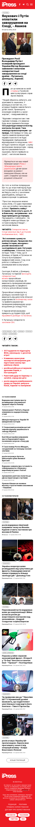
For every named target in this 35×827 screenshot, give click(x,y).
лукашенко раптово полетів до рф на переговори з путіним (16, 477)
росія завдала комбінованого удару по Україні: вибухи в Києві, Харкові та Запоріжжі (18, 383)
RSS (23, 819)
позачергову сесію (24, 299)
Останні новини (9, 397)
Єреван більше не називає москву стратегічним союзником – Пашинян (17, 485)
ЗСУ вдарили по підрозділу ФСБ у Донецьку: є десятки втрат (17, 353)
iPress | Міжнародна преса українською (14, 166)
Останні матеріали (10, 496)
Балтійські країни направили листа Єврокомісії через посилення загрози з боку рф (15, 439)
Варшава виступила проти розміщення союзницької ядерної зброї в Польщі (14, 402)
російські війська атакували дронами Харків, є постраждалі (17, 370)
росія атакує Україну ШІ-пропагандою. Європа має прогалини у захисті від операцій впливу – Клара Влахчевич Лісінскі (15, 745)
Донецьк (21, 331)
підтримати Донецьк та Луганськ (17, 316)
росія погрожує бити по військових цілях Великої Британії (13, 458)
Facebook (11, 815)
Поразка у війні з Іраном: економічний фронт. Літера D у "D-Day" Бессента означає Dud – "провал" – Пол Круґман (17, 659)
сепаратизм (12, 334)
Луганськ (29, 331)
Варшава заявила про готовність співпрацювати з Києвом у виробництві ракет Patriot (17, 468)
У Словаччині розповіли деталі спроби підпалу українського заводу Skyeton (16, 429)
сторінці (14, 91)
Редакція (12, 804)
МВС (30, 142)
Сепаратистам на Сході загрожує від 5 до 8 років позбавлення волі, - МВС (16, 231)
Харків (5, 334)
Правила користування (17, 807)
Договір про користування (17, 810)
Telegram (24, 815)
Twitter (14, 819)
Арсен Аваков (7, 331)
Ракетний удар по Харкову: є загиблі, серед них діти (18, 377)
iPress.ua (25, 790)
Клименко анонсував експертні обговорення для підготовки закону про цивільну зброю (17, 361)
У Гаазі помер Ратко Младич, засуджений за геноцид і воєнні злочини (16, 449)
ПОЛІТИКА (5, 12)
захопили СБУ (8, 322)
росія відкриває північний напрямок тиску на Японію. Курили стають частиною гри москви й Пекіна (17, 528)
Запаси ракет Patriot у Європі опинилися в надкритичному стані (15, 412)
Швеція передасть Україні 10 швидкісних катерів (15, 421)
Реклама (23, 804)
